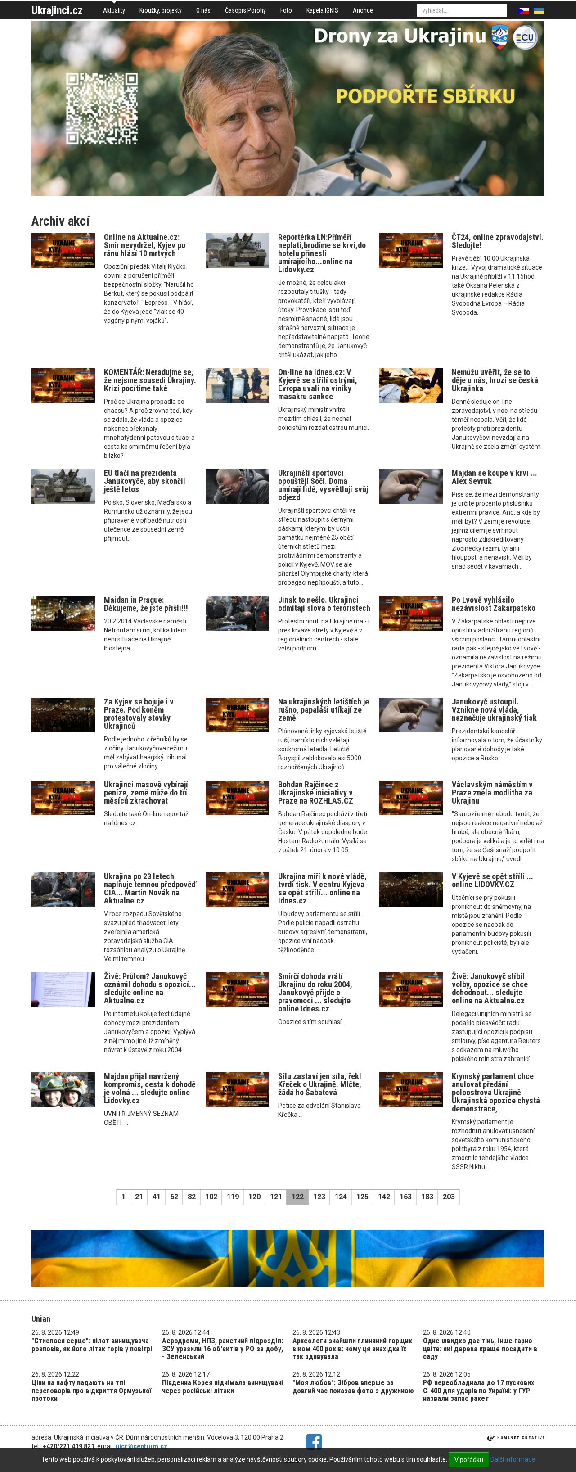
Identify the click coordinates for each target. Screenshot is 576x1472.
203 (449, 1196)
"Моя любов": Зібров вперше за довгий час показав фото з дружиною (353, 1386)
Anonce (363, 10)
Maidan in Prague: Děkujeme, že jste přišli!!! (146, 604)
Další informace (512, 1459)
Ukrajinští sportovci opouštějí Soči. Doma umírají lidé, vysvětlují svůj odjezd (323, 485)
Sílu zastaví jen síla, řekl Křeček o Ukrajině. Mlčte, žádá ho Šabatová (319, 1084)
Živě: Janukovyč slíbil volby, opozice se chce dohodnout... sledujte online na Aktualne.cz (490, 988)
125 (362, 1196)
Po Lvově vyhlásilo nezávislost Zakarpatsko (494, 604)
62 (174, 1196)
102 (211, 1196)
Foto (286, 10)
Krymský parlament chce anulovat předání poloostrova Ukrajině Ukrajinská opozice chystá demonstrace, (496, 1092)
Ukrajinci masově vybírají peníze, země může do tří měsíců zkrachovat (146, 792)
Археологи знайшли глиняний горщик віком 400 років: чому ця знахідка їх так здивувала (352, 1349)
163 (406, 1196)
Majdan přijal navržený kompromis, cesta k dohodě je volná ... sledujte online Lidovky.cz (150, 1088)
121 (276, 1196)
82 (192, 1196)
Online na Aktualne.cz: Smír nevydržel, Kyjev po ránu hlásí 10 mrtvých (144, 245)
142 (384, 1196)
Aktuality (114, 10)
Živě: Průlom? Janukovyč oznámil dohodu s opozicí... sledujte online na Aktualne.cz (150, 988)
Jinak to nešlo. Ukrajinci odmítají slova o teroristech (324, 604)
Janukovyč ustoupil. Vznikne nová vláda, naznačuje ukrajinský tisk (494, 709)
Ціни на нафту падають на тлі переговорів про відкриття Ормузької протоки (92, 1390)
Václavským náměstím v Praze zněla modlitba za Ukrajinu (492, 792)
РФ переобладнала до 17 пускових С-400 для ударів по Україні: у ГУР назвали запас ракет (478, 1390)
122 (298, 1196)
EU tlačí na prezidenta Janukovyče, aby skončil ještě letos (144, 481)
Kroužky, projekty (161, 10)
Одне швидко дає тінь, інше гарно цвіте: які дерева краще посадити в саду (480, 1349)
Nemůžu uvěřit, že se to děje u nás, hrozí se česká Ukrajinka (495, 380)
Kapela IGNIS (322, 10)
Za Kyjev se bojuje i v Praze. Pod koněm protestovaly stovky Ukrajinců (139, 714)
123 (319, 1196)
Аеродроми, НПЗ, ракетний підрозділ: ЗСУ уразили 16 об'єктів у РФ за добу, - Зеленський (222, 1349)
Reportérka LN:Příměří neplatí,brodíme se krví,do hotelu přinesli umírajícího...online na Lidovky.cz (322, 253)
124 (341, 1196)
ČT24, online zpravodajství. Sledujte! (498, 241)
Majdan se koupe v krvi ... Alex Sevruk (494, 477)
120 (254, 1196)
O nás (203, 10)
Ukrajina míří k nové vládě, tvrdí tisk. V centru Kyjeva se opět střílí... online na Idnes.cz (322, 888)
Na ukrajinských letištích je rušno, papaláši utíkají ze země (323, 709)
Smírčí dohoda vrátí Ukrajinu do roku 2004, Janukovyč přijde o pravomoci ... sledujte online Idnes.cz (315, 992)
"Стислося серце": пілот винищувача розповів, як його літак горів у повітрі (92, 1345)
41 (157, 1196)
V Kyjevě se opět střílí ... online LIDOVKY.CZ (492, 880)
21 (139, 1196)
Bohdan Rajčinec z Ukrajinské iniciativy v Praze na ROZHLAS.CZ (315, 792)
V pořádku (468, 1459)
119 (233, 1196)
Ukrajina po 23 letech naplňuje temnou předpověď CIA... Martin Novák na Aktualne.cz (150, 888)
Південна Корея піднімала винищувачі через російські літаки (223, 1386)
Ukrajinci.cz (57, 10)
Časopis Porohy (245, 10)
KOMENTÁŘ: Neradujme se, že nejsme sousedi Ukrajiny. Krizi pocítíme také (150, 380)
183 (427, 1196)
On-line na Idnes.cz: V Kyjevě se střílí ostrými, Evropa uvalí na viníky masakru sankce (317, 384)
